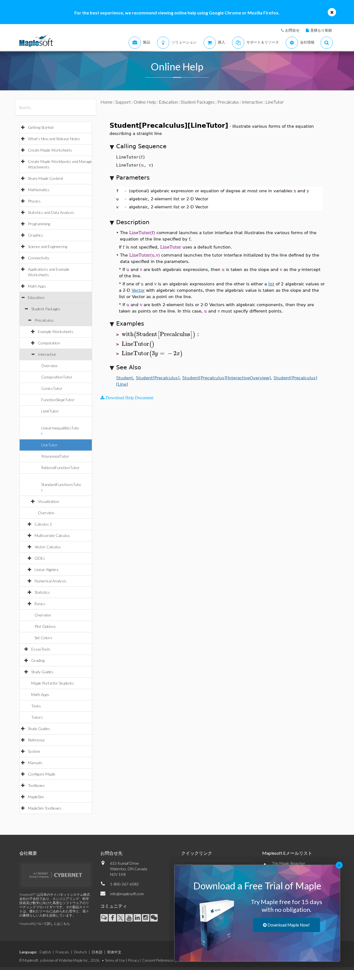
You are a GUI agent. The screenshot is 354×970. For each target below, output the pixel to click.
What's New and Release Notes (54, 138)
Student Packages (45, 308)
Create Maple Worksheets (50, 150)
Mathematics (39, 189)
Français (62, 952)
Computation (49, 343)
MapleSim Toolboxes (44, 808)
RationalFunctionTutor (60, 467)
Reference (36, 740)
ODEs (40, 558)
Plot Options (45, 626)
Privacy (133, 960)
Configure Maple (41, 774)
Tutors (37, 717)
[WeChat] (154, 918)
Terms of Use (115, 960)
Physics (34, 201)
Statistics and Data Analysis (51, 212)
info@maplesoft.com (127, 893)
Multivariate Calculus (52, 535)
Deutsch (80, 952)
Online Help (145, 101)
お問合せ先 (111, 853)
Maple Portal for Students (52, 683)
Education (36, 297)
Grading (38, 660)
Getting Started (40, 127)
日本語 (97, 952)
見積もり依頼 (321, 30)
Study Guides (42, 671)
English (45, 952)
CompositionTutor (56, 377)
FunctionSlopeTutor (58, 399)
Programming (39, 223)
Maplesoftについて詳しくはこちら (44, 924)
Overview (49, 365)
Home (106, 101)
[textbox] (161, 334)
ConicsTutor (52, 388)
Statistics (42, 592)
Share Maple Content (45, 178)
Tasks (36, 705)
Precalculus (44, 320)
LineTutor (49, 444)
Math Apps (37, 286)
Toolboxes (36, 785)
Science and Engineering (47, 246)
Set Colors (43, 637)
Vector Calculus (48, 546)
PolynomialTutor (55, 456)
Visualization (48, 501)
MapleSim (36, 796)
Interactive (47, 354)
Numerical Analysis (50, 581)
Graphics (35, 235)
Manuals (35, 762)
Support (123, 101)
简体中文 (114, 952)
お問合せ (292, 30)
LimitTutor (50, 411)
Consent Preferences (158, 960)
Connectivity (38, 257)
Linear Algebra (46, 569)
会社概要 (28, 853)
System (34, 751)
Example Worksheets (55, 331)
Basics (40, 603)
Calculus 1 (43, 524)
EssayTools (40, 649)
